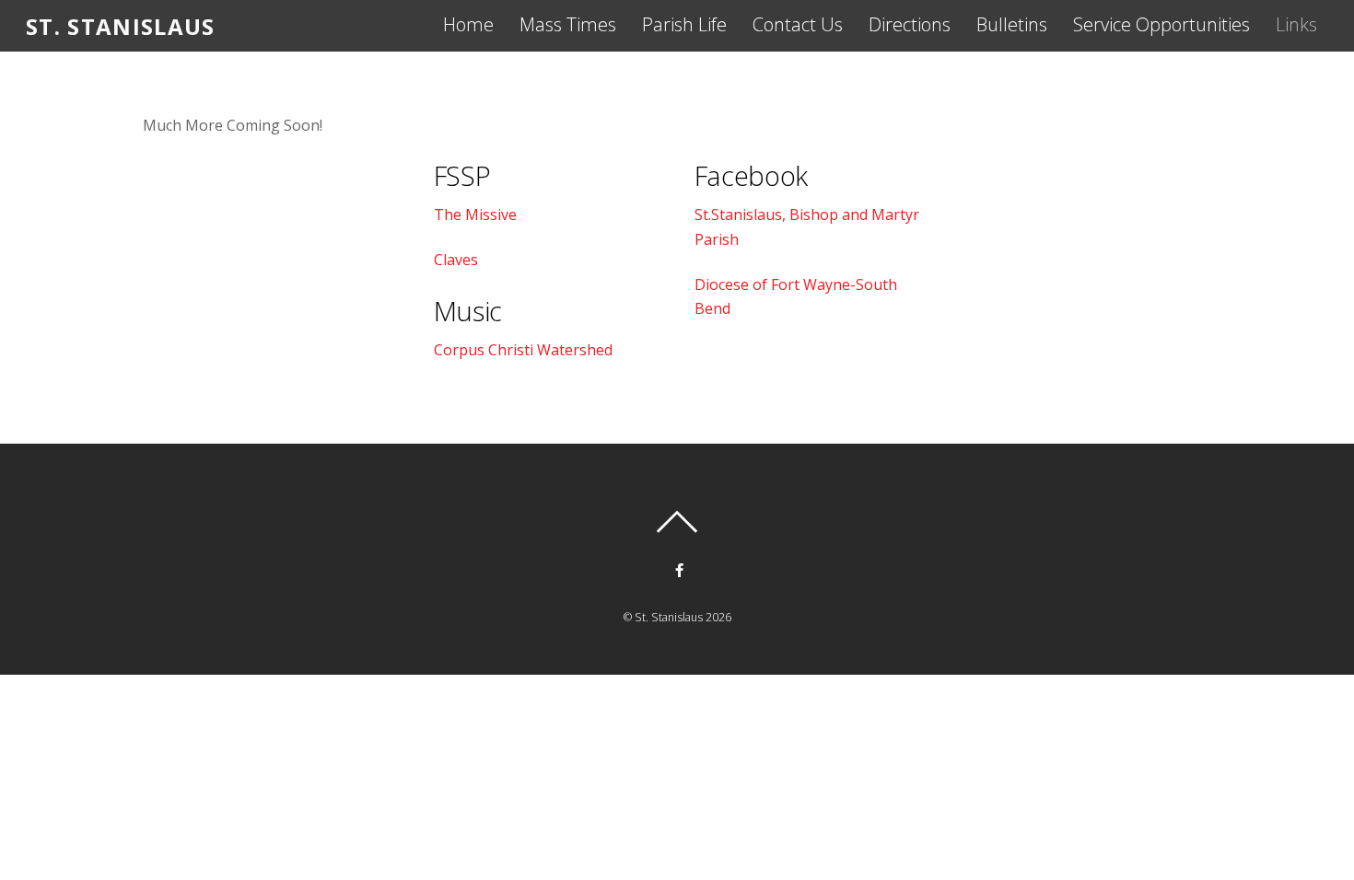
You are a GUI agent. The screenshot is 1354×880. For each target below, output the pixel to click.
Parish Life (684, 24)
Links (1296, 24)
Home (468, 24)
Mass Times (567, 24)
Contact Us (798, 24)
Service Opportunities (1161, 24)
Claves (456, 259)
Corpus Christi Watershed (523, 350)
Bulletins (1011, 24)
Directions (910, 24)
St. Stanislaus (669, 617)
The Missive (475, 214)
